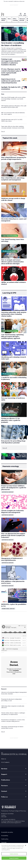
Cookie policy (4, 839)
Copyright (4, 842)
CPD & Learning (15, 19)
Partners (4, 785)
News (9, 18)
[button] (26, 430)
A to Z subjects (5, 762)
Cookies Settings (14, 854)
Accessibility (4, 835)
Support (4, 774)
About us (3, 759)
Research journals (22, 19)
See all (3, 131)
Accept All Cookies (14, 858)
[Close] (25, 845)
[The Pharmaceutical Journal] (2, 14)
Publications (5, 780)
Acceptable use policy (7, 832)
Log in (20, 15)
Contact (4, 791)
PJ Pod (2, 652)
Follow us (4, 797)
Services (4, 768)
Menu (24, 15)
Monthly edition (3, 19)
